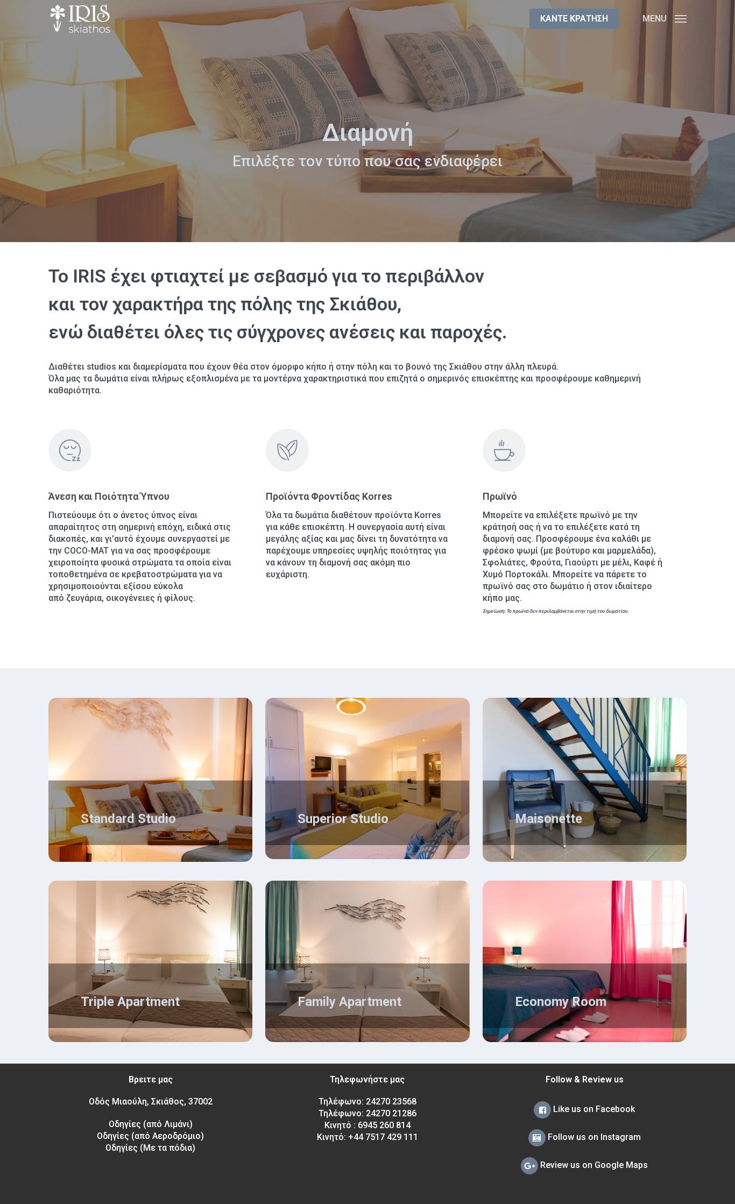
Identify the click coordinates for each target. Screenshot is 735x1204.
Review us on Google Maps (593, 1165)
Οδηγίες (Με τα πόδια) (150, 1148)
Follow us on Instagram (593, 1137)
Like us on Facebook (593, 1109)
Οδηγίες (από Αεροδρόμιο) (150, 1136)
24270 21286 (391, 1113)
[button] (664, 18)
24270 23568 (391, 1101)
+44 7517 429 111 (383, 1137)
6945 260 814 (384, 1125)
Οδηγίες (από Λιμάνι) (151, 1124)
